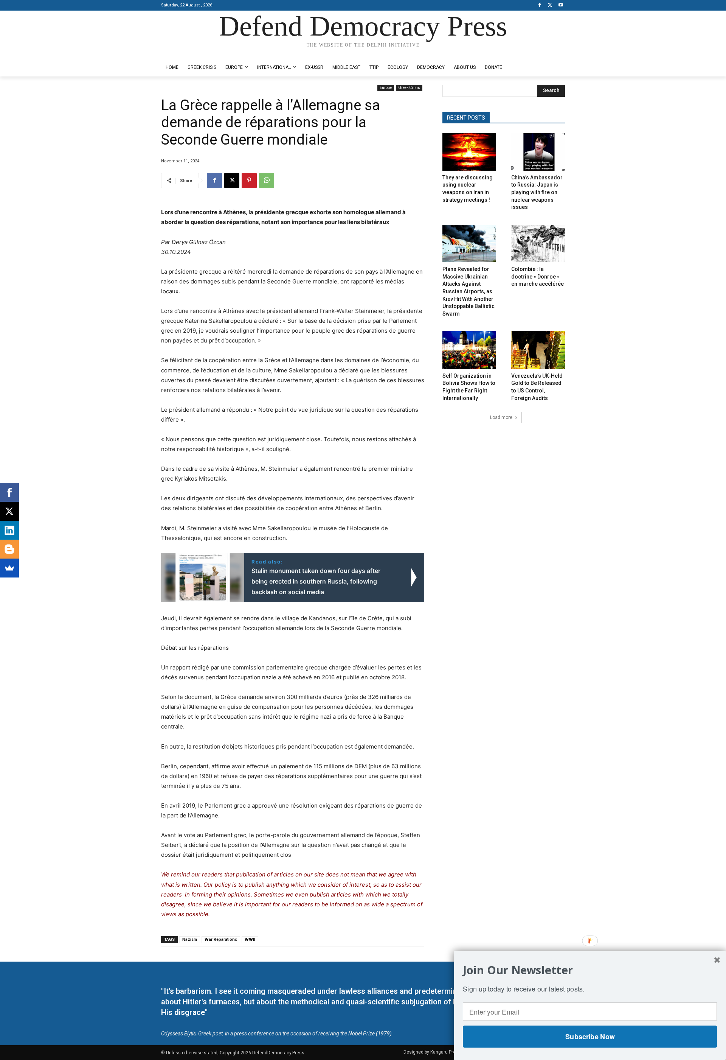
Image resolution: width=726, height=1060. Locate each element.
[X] (550, 5)
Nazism (189, 939)
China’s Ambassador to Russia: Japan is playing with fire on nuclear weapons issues (537, 192)
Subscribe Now (589, 1036)
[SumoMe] (9, 568)
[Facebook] (539, 5)
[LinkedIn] (9, 530)
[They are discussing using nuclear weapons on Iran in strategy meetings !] (469, 152)
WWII (250, 939)
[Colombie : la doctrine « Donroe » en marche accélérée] (538, 243)
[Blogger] (9, 549)
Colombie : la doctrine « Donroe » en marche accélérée (537, 276)
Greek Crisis (409, 88)
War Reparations (221, 939)
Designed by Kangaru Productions (190, 52)
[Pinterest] (249, 180)
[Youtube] (560, 5)
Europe (386, 88)
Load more (501, 417)
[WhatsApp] (266, 180)
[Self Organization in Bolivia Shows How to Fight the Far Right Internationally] (469, 350)
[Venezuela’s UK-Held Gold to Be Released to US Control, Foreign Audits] (538, 350)
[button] (590, 970)
